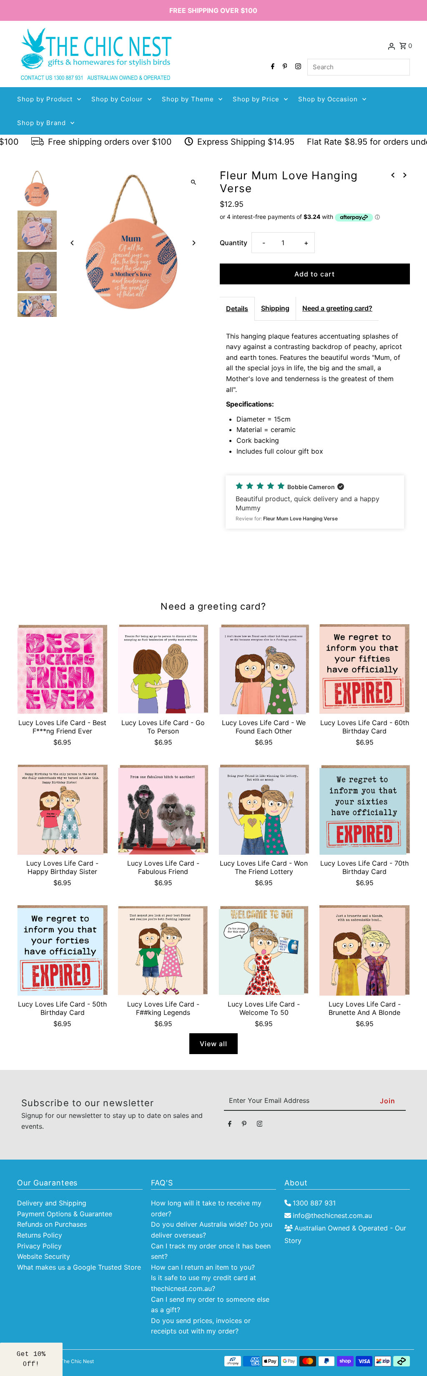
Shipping (275, 308)
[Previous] (72, 243)
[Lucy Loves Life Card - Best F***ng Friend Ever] (62, 669)
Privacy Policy (39, 1246)
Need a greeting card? (337, 308)
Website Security (43, 1256)
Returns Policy (39, 1235)
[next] (405, 175)
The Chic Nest (77, 1361)
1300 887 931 (314, 1203)
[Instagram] (297, 67)
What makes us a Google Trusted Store (79, 1267)
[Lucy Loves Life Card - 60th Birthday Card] (364, 669)
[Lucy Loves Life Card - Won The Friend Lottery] (264, 810)
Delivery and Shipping (51, 1203)
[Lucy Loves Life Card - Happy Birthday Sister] (62, 810)
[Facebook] (271, 67)
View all (213, 1044)
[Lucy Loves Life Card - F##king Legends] (163, 950)
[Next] (193, 243)
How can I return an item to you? (203, 1267)
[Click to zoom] (193, 182)
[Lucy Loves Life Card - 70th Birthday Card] (364, 810)
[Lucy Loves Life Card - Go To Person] (163, 669)
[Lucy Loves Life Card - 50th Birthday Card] (62, 950)
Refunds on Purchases (52, 1224)
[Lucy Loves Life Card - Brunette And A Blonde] (364, 950)
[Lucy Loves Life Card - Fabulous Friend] (163, 810)
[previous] (393, 175)
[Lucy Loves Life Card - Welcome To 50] (264, 950)
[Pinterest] (284, 67)
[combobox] (358, 67)
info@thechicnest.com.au (332, 1215)
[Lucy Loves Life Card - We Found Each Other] (264, 669)
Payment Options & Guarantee (64, 1214)
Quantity (233, 243)
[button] (315, 502)
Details (237, 308)
